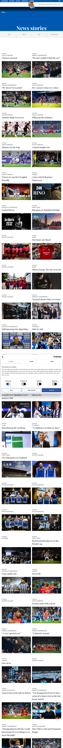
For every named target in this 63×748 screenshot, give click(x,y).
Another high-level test (13, 117)
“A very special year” (11, 633)
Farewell (36, 573)
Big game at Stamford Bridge (46, 210)
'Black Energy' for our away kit (46, 269)
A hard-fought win (41, 147)
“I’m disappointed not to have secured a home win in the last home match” (46, 695)
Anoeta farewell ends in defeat (16, 692)
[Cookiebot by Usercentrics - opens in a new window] (54, 357)
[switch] (24, 384)
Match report (7, 55)
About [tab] (52, 361)
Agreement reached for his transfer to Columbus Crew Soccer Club (15, 394)
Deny (11, 390)
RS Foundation (38, 485)
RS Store (11, 1)
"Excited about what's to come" (46, 299)
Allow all (51, 390)
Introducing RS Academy (14, 427)
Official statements (9, 207)
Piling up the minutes (42, 117)
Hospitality (25, 1)
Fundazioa (5, 1)
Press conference (39, 55)
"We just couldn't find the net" (46, 57)
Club (4, 425)
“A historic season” (41, 633)
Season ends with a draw (43, 603)
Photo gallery (7, 237)
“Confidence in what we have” (46, 427)
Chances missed (9, 57)
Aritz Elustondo (38, 726)
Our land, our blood (41, 239)
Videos (34, 174)
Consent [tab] (11, 361)
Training (35, 326)
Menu (3, 12)
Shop (34, 237)
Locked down (8, 210)
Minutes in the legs (11, 147)
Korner (5, 538)
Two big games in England (14, 457)
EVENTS (32, 1)
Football (35, 425)
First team (36, 207)
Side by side (37, 329)
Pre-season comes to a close (45, 87)
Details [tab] (31, 361)
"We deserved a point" (12, 87)
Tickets (18, 1)
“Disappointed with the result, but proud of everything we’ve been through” (16, 731)
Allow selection (31, 390)
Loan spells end (9, 573)
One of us (6, 663)
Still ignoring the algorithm (15, 329)
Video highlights (8, 690)
